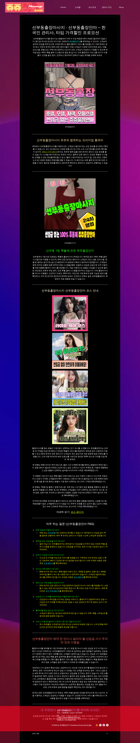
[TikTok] (107, 725)
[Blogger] (97, 725)
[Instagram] (100, 725)
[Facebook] (104, 725)
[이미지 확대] (70, 313)
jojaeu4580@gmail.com (71, 718)
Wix (90, 725)
